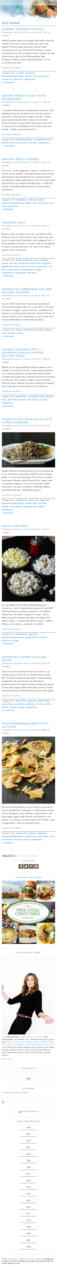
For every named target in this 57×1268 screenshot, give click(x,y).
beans (5, 263)
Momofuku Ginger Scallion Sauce (24, 658)
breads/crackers (24, 139)
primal (22, 399)
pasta (20, 333)
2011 (28, 1214)
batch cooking (41, 260)
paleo (48, 704)
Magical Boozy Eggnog (20, 159)
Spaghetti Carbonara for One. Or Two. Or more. (27, 290)
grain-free (43, 76)
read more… (7, 1059)
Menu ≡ (52, 2)
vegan (38, 269)
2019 (28, 1161)
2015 (28, 1187)
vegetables (8, 273)
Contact (14, 1261)
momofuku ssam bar (24, 704)
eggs (18, 330)
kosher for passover (12, 79)
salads (5, 506)
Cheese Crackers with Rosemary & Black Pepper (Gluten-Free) (23, 352)
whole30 (31, 273)
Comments (7, 209)
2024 (28, 1134)
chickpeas (24, 263)
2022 (28, 1141)
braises (14, 263)
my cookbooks (19, 1045)
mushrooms (21, 143)
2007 (28, 1240)
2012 (28, 1207)
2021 (28, 1147)
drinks (41, 200)
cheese (32, 833)
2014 (28, 1194)
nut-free (32, 143)
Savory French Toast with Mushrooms (24, 97)
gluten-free (31, 76)
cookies (20, 73)
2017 (28, 1174)
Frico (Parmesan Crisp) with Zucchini (25, 725)
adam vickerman (24, 260)
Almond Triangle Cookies (23, 29)
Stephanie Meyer (22, 32)
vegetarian (29, 79)
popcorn (6, 640)
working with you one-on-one (41, 1045)
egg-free (46, 263)
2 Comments (8, 82)
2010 (28, 1220)
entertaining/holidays (13, 76)
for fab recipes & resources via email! (15, 1093)
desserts (29, 73)
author (40, 1037)
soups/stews (27, 269)
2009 (28, 1227)
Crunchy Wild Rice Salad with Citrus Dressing (27, 421)
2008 (28, 1234)
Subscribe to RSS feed (29, 1261)
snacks (44, 399)
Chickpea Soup (14, 222)
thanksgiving (30, 506)
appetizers (21, 396)
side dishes (13, 269)
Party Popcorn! (15, 526)
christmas (21, 200)
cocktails (31, 200)
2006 (28, 1247)
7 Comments (8, 146)
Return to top (14, 1263)
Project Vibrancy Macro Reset (20, 1042)
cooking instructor (28, 1037)
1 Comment (7, 406)
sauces (13, 707)
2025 (28, 1127)
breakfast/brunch (42, 139)
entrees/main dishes (33, 330)
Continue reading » (12, 68)
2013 (28, 1200)
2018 (28, 1167)
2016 (28, 1180)
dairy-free (35, 263)
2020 (28, 1154)
